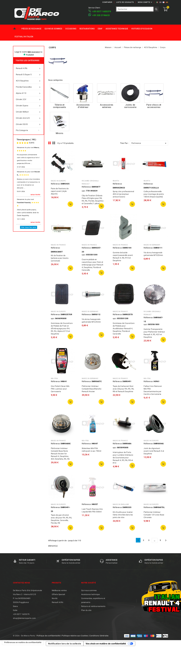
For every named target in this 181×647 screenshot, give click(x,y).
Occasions (70, 29)
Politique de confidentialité (48, 636)
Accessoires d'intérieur (83, 106)
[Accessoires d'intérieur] (83, 93)
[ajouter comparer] (71, 159)
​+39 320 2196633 (101, 15)
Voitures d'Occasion (141, 29)
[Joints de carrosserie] (130, 93)
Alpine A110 (28, 93)
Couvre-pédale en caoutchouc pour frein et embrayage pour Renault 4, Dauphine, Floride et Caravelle (92, 264)
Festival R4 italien (24, 37)
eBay (100, 29)
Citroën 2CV (28, 99)
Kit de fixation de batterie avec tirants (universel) (59, 258)
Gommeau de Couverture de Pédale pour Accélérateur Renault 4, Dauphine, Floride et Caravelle (123, 328)
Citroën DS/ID (28, 124)
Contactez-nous (21, 583)
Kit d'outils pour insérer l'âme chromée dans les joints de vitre (123, 514)
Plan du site (86, 610)
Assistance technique (117, 29)
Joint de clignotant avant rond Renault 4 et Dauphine (154, 451)
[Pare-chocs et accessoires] (154, 93)
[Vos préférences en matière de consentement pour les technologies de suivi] (22, 642)
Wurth (116, 181)
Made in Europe (58, 181)
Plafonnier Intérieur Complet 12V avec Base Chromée (154, 514)
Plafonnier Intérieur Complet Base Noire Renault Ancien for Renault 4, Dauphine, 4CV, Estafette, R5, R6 (60, 453)
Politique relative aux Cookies (75, 636)
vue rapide (71, 153)
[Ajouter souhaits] (71, 165)
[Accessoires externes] (106, 93)
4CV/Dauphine (28, 81)
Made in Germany (152, 245)
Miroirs (59, 133)
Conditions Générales (99, 636)
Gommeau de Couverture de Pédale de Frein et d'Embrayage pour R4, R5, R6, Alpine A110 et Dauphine (61, 328)
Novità (55, 598)
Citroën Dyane (28, 106)
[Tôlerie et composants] (59, 93)
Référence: (55, 184)
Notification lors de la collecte (64, 643)
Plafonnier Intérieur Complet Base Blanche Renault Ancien (91, 388)
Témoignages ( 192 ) (26, 140)
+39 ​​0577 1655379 (101, 11)
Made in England (121, 504)
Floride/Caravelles (28, 87)
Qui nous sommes (53, 29)
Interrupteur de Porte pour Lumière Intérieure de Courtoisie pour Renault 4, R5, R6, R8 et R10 (123, 457)
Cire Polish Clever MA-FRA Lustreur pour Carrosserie (60, 388)
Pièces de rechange (31, 29)
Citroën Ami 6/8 (28, 118)
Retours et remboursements (93, 606)
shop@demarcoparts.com (24, 618)
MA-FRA (54, 378)
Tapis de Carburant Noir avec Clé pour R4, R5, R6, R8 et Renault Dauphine (123, 388)
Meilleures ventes (59, 590)
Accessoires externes (106, 106)
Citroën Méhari (28, 112)
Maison (16, 29)
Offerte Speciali (58, 594)
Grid (49, 143)
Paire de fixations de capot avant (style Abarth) (60, 191)
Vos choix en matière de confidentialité (106, 643)
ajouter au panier (70, 204)
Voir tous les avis (28, 227)
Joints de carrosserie (130, 106)
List (54, 143)
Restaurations (87, 29)
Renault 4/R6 (28, 68)
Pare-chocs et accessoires (153, 106)
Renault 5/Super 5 (28, 74)
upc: (83, 191)
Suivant (165, 540)
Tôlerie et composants (59, 106)
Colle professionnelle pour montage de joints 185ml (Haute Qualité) (154, 194)
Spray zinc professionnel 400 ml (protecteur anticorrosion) (123, 194)
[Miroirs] (59, 121)
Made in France (58, 245)
